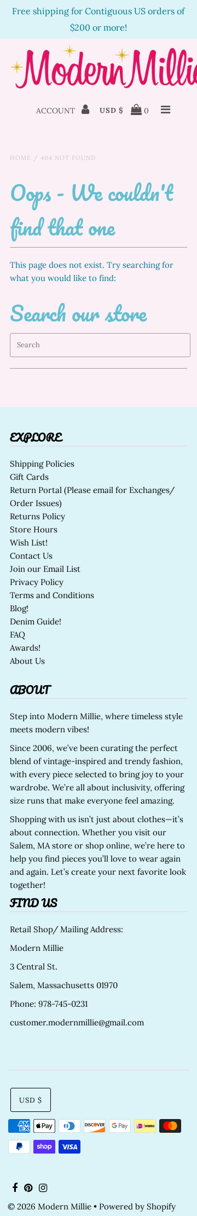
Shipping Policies (42, 463)
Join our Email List (45, 569)
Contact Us (31, 555)
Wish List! (29, 542)
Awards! (25, 648)
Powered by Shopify (137, 1206)
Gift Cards (29, 477)
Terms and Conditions (52, 595)
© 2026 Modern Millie (49, 1206)
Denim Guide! (35, 621)
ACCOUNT (56, 111)
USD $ (112, 110)
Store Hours (33, 529)
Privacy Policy (36, 582)
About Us (27, 661)
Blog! (19, 608)
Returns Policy (37, 516)
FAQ (17, 634)
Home (20, 158)
